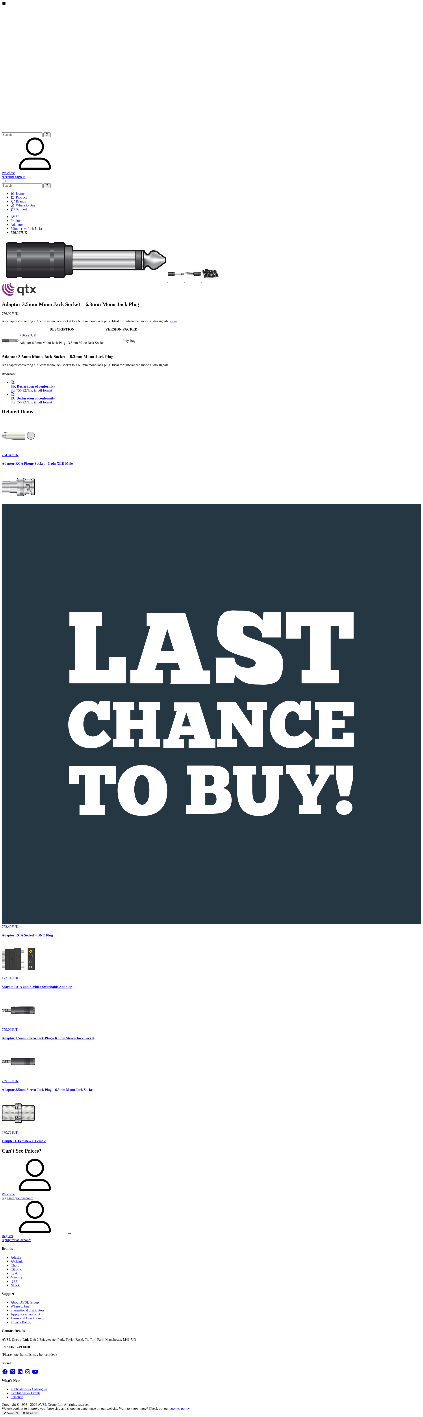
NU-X (15, 1285)
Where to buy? (21, 1306)
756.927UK (28, 335)
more (173, 321)
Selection (17, 1397)
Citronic (16, 1269)
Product (16, 221)
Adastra (16, 1257)
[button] (47, 134)
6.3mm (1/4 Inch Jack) (26, 228)
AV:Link (17, 1261)
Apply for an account (25, 1314)
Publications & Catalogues (29, 1389)
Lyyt (14, 1273)
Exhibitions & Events (25, 1393)
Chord (15, 1265)
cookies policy (179, 1408)
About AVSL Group (25, 1302)
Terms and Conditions (26, 1318)
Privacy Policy (21, 1322)
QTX (14, 1281)
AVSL (15, 217)
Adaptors (17, 225)
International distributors (27, 1310)
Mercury (16, 1277)
